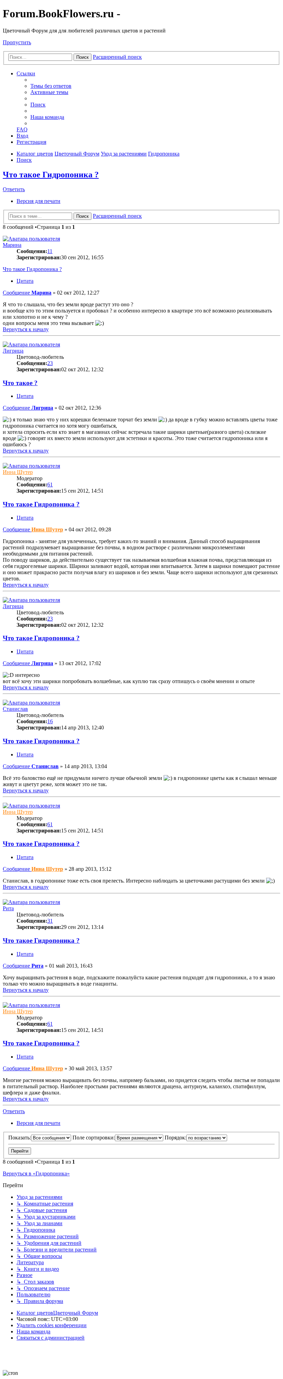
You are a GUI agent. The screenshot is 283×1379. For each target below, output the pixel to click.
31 (50, 921)
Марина (12, 245)
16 (50, 721)
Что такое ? (20, 382)
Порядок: (175, 1137)
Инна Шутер (18, 472)
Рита (8, 908)
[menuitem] (50, 86)
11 (49, 251)
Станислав (15, 709)
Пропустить (17, 42)
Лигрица (13, 351)
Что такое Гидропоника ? (51, 174)
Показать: (19, 1137)
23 (50, 363)
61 (50, 484)
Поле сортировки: (93, 1137)
